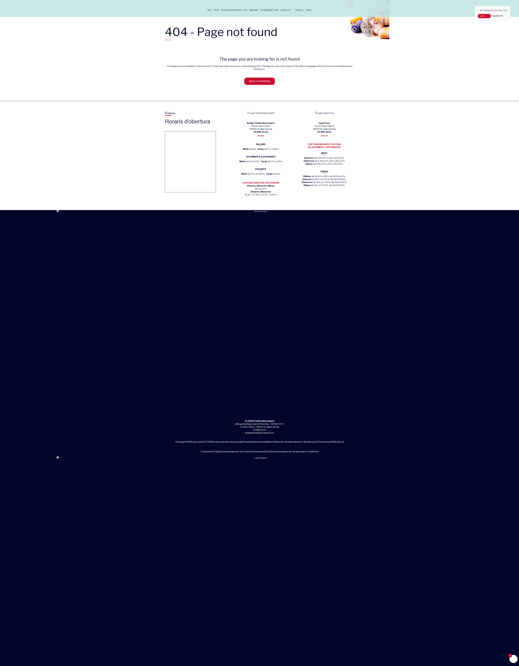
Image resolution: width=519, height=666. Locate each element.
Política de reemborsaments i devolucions (294, 442)
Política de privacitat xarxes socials (225, 442)
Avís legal (180, 442)
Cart (483, 16)
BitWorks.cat (337, 442)
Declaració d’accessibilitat (258, 442)
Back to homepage (259, 81)
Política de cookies (196, 442)
